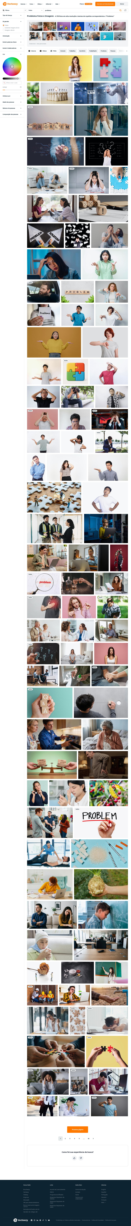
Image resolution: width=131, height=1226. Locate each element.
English (103, 1189)
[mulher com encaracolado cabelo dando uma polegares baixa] (111, 292)
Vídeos (39, 4)
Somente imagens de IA (12, 28)
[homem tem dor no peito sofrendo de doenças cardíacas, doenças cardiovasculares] (44, 607)
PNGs (54, 51)
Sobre (77, 1195)
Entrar (122, 4)
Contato (77, 1192)
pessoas (112, 51)
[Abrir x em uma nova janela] (46, 1220)
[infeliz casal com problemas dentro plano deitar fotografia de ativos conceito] (77, 653)
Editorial (48, 4)
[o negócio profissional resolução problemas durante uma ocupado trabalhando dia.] (111, 630)
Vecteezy (26, 1192)
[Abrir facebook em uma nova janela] (31, 1220)
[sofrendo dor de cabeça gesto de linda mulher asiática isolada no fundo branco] (67, 467)
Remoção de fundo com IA (31, 1209)
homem (62, 51)
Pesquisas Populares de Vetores (57, 1198)
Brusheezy (26, 1189)
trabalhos (72, 51)
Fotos (31, 4)
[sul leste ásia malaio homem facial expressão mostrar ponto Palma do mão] (108, 467)
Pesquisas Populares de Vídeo (57, 1206)
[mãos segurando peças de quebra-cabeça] (107, 1051)
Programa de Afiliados (56, 1195)
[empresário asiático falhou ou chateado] (42, 1106)
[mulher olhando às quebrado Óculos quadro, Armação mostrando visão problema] (79, 607)
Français (103, 1200)
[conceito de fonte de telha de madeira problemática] (50, 120)
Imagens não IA (9, 30)
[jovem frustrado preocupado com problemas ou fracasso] (42, 419)
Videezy (25, 1195)
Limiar (5, 87)
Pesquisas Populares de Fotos (57, 1202)
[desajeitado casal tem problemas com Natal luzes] (119, 558)
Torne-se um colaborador (79, 1198)
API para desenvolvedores (31, 1202)
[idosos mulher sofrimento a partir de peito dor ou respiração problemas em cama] (105, 734)
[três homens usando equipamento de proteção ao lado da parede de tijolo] (42, 995)
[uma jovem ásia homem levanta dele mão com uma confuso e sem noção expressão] (43, 442)
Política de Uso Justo (110, 1220)
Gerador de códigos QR (30, 1212)
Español (103, 1192)
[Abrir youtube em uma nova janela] (49, 1220)
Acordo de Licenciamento (57, 1189)
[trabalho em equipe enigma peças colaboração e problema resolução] (56, 1051)
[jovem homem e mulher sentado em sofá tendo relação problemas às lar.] (52, 915)
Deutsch (103, 1197)
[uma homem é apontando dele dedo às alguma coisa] (109, 1106)
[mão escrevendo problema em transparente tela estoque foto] (101, 823)
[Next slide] (125, 51)
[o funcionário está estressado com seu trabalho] (107, 1020)
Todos (6, 25)
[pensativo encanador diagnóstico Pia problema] (37, 793)
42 (88, 1138)
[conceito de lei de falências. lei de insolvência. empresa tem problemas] (101, 93)
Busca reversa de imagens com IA (31, 1205)
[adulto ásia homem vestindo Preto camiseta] (43, 397)
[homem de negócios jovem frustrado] (108, 1082)
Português (104, 1195)
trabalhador (93, 51)
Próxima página (77, 1130)
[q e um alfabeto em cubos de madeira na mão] (49, 703)
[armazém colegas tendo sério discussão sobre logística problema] (50, 823)
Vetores (23, 4)
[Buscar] (120, 10)
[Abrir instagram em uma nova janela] (34, 1220)
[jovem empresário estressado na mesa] (74, 1106)
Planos (82, 4)
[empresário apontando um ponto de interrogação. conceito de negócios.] (43, 653)
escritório (82, 51)
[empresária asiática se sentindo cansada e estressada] (89, 180)
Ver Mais (120, 36)
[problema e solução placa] (45, 235)
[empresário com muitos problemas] (77, 235)
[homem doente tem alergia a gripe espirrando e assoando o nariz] (74, 419)
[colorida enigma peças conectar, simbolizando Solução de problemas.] (75, 371)
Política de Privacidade (98, 1220)
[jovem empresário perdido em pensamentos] (36, 467)
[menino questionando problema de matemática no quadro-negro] (106, 151)
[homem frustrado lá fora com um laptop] (112, 607)
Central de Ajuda (80, 1189)
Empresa (26, 1197)
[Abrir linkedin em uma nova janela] (37, 1220)
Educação (26, 1200)
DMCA (52, 1192)
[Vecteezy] (10, 4)
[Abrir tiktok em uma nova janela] (43, 1220)
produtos (104, 51)
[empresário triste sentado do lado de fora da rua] (111, 442)
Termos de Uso (86, 1220)
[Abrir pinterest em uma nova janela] (40, 1220)
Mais (56, 4)
